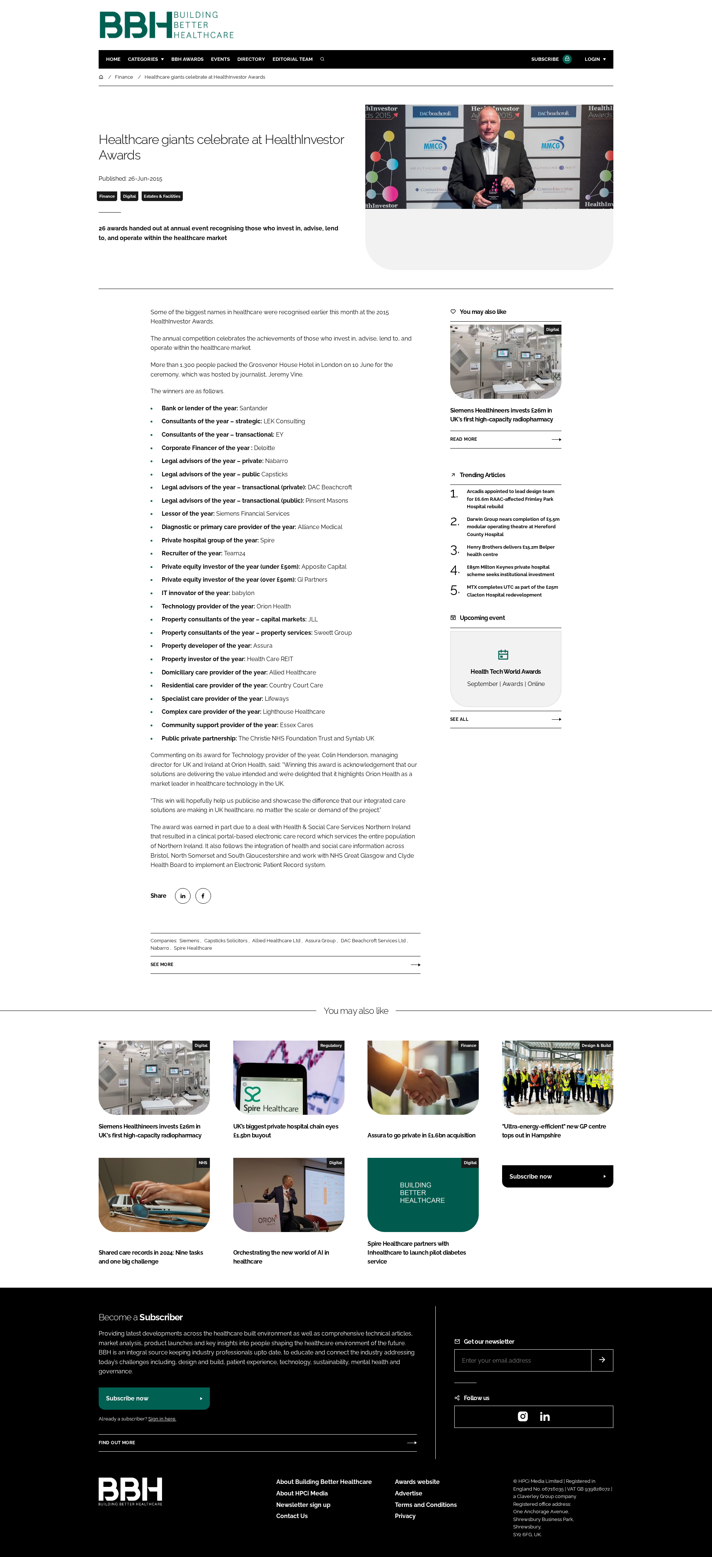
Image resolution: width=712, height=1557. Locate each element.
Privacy (405, 1516)
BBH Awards (187, 59)
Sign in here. (162, 1419)
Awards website (417, 1481)
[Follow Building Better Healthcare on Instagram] (523, 1418)
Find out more (117, 1442)
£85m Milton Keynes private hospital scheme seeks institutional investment (514, 571)
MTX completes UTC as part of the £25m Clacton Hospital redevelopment (514, 591)
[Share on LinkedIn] (183, 896)
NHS (203, 1162)
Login (592, 59)
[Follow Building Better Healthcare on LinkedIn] (545, 1418)
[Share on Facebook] (203, 896)
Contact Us (292, 1516)
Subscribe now (531, 1176)
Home (113, 59)
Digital (129, 196)
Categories (143, 59)
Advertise (408, 1493)
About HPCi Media (302, 1493)
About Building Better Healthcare (324, 1481)
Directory (251, 59)
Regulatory (331, 1045)
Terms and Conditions (426, 1504)
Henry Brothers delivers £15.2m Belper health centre (514, 551)
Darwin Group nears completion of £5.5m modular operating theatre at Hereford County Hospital (514, 527)
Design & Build (596, 1045)
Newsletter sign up (303, 1504)
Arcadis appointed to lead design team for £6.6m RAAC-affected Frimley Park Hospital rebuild (514, 499)
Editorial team (293, 59)
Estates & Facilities (162, 196)
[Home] (102, 77)
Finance (107, 196)
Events (220, 59)
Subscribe (545, 59)
